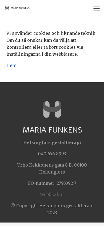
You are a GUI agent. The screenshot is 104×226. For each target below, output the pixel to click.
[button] (96, 8)
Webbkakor (52, 194)
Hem (11, 65)
